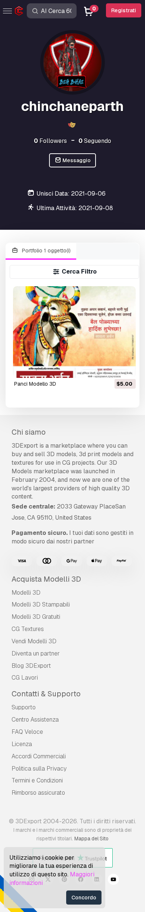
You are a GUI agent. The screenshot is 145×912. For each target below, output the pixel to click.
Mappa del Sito (91, 838)
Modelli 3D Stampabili (41, 604)
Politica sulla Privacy (39, 768)
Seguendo (94, 141)
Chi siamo (29, 432)
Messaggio (76, 160)
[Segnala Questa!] (125, 367)
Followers (50, 141)
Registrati (123, 10)
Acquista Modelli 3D (46, 579)
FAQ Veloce (27, 732)
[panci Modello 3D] (74, 332)
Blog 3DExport (31, 666)
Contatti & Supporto (46, 694)
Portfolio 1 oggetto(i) (45, 250)
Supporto (24, 707)
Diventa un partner (36, 653)
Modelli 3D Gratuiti (36, 617)
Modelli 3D (26, 592)
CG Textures (28, 629)
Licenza (22, 744)
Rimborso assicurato (38, 793)
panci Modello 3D (35, 383)
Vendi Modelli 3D (34, 641)
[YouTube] (113, 880)
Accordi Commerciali (39, 756)
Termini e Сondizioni (37, 780)
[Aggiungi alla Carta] (109, 367)
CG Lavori (25, 677)
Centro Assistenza (35, 719)
